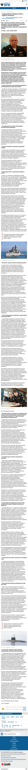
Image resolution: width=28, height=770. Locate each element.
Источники (14, 739)
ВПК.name (16, 754)
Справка (14, 743)
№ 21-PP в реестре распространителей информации (13, 759)
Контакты (14, 747)
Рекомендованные (14, 741)
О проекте (14, 745)
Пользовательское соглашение (8, 757)
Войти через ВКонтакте (10, 734)
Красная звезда (10, 11)
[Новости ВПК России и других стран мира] (5, 5)
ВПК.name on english (6, 755)
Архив (14, 737)
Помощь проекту (14, 749)
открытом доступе (24, 710)
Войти (25, 0)
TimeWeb (10, 761)
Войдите (2, 730)
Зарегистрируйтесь (19, 729)
